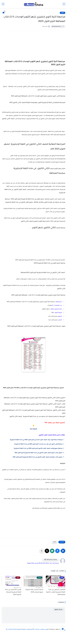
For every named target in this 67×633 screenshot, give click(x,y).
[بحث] (3, 4)
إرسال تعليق (58, 609)
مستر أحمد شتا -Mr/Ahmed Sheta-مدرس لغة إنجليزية (43, 563)
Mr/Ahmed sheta (56, 26)
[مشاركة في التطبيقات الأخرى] (42, 551)
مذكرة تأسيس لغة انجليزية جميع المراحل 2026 (34, 591)
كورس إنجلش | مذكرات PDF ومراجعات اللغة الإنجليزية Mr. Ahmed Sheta (27, 629)
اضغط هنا (33, 429)
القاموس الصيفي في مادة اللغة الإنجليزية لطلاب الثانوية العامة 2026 (55, 592)
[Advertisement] (33, 47)
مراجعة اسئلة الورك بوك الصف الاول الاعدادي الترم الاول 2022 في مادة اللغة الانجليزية (36, 440)
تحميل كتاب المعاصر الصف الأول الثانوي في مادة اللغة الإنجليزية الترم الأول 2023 (37, 457)
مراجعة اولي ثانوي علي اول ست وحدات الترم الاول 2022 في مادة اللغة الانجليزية (38, 444)
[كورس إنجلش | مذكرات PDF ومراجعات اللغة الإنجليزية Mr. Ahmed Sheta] (33, 4)
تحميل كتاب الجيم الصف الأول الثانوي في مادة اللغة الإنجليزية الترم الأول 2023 (38, 453)
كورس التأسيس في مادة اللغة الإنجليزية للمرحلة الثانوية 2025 (13, 592)
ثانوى (62, 12)
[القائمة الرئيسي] (64, 4)
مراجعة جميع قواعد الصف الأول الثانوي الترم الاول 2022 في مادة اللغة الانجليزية (38, 448)
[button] (57, 551)
